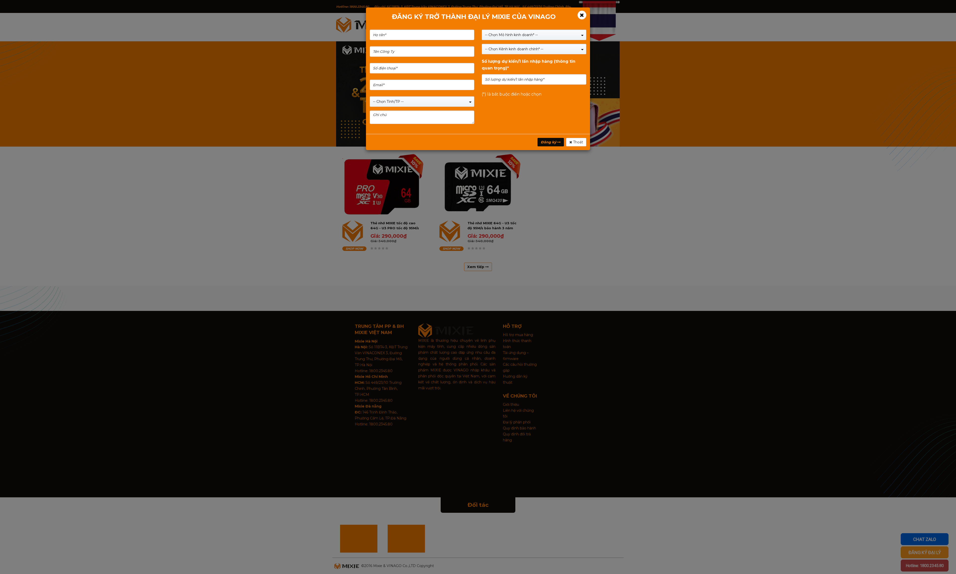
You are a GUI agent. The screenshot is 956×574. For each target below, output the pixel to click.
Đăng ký (549, 142)
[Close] (582, 15)
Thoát (577, 142)
